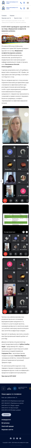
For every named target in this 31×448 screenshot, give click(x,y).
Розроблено (16, 445)
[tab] (15, 420)
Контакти (6, 414)
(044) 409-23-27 (6, 405)
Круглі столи (18, 18)
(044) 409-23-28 (6, 410)
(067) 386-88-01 (6, 403)
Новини (12, 15)
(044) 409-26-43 (6, 401)
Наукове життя (6, 18)
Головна (4, 15)
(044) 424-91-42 (6, 407)
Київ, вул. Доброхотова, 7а (9, 397)
